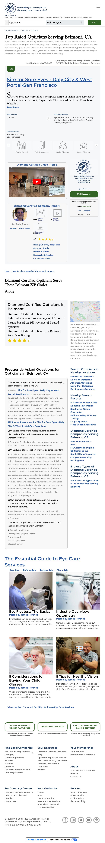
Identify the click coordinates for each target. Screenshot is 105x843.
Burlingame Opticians (82, 389)
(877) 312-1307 (34, 825)
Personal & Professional (49, 801)
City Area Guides (46, 807)
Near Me (9, 760)
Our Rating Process (14, 757)
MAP (79, 211)
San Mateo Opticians (82, 376)
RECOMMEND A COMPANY (52, 727)
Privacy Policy (77, 795)
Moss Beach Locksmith (83, 424)
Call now (83, 194)
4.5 (34, 239)
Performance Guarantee (82, 754)
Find (94, 22)
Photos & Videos (41, 251)
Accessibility (78, 801)
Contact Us (75, 776)
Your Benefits (77, 751)
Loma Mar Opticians (81, 386)
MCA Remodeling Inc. (82, 447)
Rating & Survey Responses (46, 245)
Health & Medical (46, 798)
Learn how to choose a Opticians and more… (29, 271)
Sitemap (9, 763)
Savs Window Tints (81, 441)
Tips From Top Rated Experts (52, 757)
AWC (73, 444)
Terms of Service (78, 792)
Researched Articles (43, 255)
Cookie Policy (77, 798)
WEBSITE (87, 211)
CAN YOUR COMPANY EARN (85, 726)
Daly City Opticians (81, 379)
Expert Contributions (20, 228)
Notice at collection (37, 839)
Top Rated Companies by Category (17, 753)
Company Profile (41, 248)
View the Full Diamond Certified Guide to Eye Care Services (41, 707)
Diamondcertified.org (12, 30)
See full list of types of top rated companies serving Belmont (84, 483)
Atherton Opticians (81, 383)
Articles (41, 769)
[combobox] (25, 22)
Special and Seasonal (48, 804)
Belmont (25, 30)
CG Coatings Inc (79, 451)
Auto (40, 795)
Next (96, 145)
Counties (9, 766)
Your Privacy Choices (60, 839)
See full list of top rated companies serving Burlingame (83, 457)
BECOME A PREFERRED (19, 726)
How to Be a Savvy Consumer (52, 760)
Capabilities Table (41, 258)
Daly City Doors (79, 421)
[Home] (9, 9)
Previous (8, 145)
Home (41, 792)
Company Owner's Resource (19, 792)
